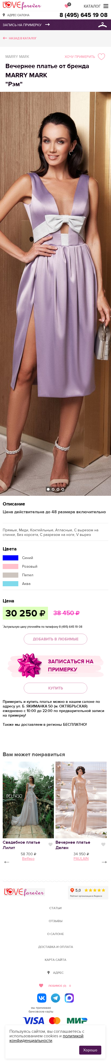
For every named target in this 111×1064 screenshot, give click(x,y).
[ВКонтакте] (41, 998)
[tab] (48, 489)
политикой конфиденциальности (46, 1038)
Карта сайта (55, 960)
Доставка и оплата (55, 947)
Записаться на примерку (70, 665)
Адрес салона (18, 14)
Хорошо (90, 1050)
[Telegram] (55, 998)
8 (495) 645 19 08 (83, 15)
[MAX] (69, 998)
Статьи (55, 908)
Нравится (50, 844)
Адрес (58, 973)
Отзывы (56, 921)
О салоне (55, 934)
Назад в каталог (23, 38)
